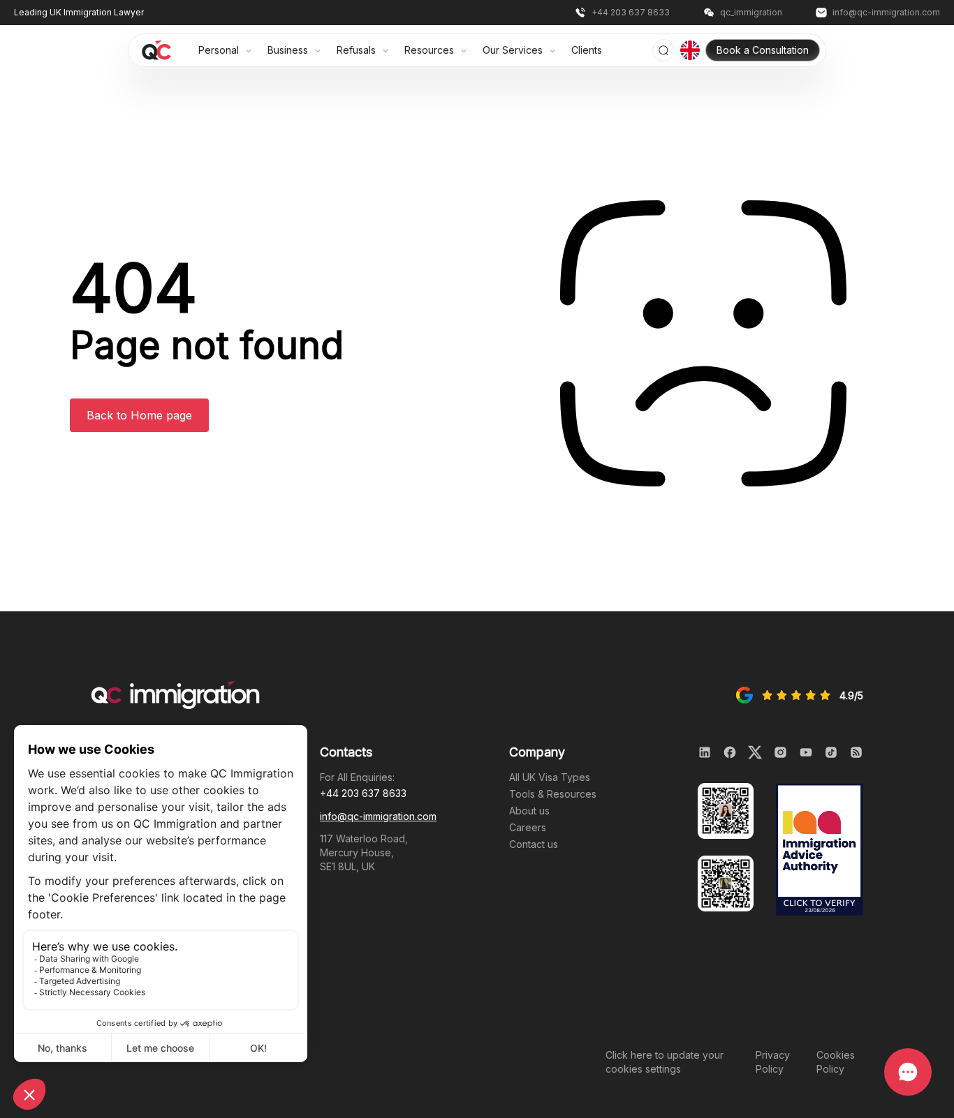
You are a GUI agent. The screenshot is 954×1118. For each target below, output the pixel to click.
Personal (220, 50)
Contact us (533, 844)
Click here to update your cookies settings (665, 1062)
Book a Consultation (763, 50)
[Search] (663, 50)
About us (529, 811)
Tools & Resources (552, 794)
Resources (430, 50)
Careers (527, 827)
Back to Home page (139, 415)
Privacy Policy (773, 1062)
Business (289, 50)
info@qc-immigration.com (378, 816)
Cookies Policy (835, 1062)
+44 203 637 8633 (363, 793)
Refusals (358, 50)
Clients (586, 50)
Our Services (514, 50)
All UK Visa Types (549, 777)
